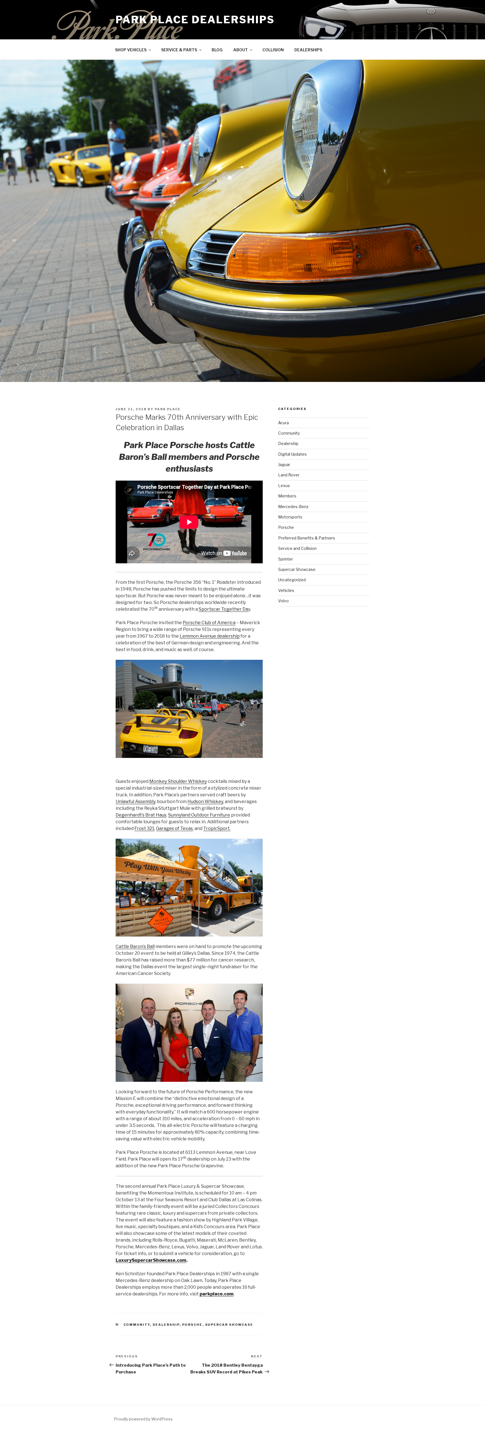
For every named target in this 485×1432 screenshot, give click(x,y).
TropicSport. (216, 828)
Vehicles (286, 590)
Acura (283, 422)
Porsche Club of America (209, 622)
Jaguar (284, 464)
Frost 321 (144, 828)
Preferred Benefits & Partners (306, 538)
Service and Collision (297, 548)
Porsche (192, 1325)
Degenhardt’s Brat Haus (141, 815)
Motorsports (290, 517)
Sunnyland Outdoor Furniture (199, 815)
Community (136, 1325)
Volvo (283, 600)
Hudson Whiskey (205, 801)
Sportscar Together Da (223, 609)
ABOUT (240, 49)
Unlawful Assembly (135, 801)
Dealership (166, 1325)
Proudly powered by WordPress (143, 1419)
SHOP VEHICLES (131, 49)
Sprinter (285, 559)
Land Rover (288, 474)
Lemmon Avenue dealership (210, 636)
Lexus (284, 485)
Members (287, 496)
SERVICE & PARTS (179, 49)
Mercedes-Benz (293, 506)
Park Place (168, 409)
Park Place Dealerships (195, 19)
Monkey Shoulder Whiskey (178, 781)
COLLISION (273, 49)
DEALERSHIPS (308, 49)
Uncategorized (292, 579)
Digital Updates (292, 454)
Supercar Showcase (229, 1325)
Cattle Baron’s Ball (135, 946)
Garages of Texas (174, 828)
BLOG (217, 49)
